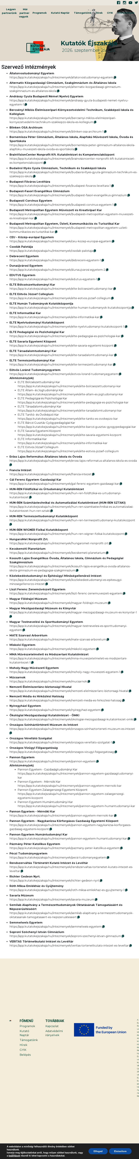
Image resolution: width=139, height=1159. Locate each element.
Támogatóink (82, 12)
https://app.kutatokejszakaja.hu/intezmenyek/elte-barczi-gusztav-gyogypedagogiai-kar (77, 426)
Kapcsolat (52, 1026)
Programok (40, 12)
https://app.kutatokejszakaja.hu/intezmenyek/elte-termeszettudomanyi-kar (60, 364)
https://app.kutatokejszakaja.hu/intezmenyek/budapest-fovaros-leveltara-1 (60, 185)
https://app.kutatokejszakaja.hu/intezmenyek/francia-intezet (50, 474)
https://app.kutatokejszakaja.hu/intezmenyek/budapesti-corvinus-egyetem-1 (61, 204)
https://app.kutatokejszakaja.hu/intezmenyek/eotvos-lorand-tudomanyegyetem (63, 374)
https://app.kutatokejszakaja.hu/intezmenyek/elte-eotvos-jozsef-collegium (60, 298)
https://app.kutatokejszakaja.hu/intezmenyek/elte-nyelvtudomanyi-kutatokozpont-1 (66, 326)
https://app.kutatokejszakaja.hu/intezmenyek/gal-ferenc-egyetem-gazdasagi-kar (64, 483)
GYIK (110, 12)
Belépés (25, 1054)
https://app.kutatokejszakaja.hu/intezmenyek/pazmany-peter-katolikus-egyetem (64, 848)
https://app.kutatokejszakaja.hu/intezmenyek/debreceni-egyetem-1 (55, 260)
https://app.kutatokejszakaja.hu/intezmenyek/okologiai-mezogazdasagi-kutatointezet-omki (71, 719)
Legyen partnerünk (9, 11)
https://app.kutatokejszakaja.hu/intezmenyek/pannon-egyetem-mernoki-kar (70, 785)
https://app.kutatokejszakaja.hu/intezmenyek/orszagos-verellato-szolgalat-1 (60, 742)
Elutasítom (120, 1151)
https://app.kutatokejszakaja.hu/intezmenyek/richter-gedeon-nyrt (54, 880)
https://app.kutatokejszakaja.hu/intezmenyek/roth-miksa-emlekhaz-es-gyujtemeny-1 (66, 890)
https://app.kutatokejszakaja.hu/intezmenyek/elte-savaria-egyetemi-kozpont (61, 345)
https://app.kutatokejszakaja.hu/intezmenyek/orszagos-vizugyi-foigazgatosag (61, 752)
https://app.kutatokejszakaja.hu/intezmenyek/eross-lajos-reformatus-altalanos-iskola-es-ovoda (73, 460)
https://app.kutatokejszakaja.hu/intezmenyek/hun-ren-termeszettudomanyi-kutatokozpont (72, 520)
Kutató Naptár (60, 12)
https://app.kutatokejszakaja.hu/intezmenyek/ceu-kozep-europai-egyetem (60, 241)
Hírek (99, 12)
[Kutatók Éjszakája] (43, 47)
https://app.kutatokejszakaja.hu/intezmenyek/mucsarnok (48, 681)
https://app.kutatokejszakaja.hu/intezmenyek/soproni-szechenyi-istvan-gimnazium (65, 936)
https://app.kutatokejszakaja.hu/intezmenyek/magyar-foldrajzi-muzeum (58, 603)
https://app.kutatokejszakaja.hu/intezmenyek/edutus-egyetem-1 (53, 279)
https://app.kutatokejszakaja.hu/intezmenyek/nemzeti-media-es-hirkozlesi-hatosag (65, 700)
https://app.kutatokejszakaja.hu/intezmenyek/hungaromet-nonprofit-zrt (58, 543)
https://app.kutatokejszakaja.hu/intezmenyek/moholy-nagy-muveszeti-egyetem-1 (64, 672)
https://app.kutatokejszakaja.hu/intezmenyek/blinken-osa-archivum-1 (56, 131)
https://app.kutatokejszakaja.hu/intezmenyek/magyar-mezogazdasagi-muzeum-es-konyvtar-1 (73, 612)
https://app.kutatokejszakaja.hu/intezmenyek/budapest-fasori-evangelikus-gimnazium (68, 195)
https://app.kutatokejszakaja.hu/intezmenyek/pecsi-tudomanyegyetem (57, 857)
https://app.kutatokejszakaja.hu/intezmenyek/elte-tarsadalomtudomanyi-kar (61, 355)
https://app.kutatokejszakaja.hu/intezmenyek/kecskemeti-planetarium (57, 552)
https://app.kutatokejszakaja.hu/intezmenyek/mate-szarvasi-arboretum (57, 639)
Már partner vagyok (24, 13)
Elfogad (98, 1151)
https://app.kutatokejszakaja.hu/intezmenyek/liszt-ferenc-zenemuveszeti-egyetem (65, 593)
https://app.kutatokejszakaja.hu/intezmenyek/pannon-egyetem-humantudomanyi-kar (76, 806)
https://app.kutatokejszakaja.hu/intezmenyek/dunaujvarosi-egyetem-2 (57, 269)
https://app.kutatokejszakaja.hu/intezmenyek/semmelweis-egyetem (55, 926)
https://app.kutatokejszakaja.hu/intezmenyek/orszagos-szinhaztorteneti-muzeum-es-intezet (72, 729)
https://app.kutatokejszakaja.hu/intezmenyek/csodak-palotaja (51, 250)
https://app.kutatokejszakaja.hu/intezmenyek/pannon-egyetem (52, 761)
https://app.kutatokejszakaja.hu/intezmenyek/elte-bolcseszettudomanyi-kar (61, 288)
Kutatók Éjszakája (89, 43)
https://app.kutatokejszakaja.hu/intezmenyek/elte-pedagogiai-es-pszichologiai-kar (64, 336)
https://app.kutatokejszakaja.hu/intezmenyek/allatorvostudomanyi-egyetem (61, 77)
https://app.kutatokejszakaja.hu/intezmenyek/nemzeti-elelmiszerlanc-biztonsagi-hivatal (68, 691)
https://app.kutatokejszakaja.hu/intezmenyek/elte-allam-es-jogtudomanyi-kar (70, 394)
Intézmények (125, 12)
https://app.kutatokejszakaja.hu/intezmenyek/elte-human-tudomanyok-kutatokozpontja (70, 307)
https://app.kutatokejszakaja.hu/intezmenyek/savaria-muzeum (51, 899)
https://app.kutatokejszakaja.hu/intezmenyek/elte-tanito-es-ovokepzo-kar (68, 418)
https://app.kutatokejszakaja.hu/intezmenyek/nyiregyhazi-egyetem (55, 710)
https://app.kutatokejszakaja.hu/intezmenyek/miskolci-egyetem (52, 649)
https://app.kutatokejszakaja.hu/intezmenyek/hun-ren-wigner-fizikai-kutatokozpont (66, 533)
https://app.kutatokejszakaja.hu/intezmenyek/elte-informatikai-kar (54, 317)
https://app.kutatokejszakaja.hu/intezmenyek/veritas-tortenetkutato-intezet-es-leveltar (69, 945)
